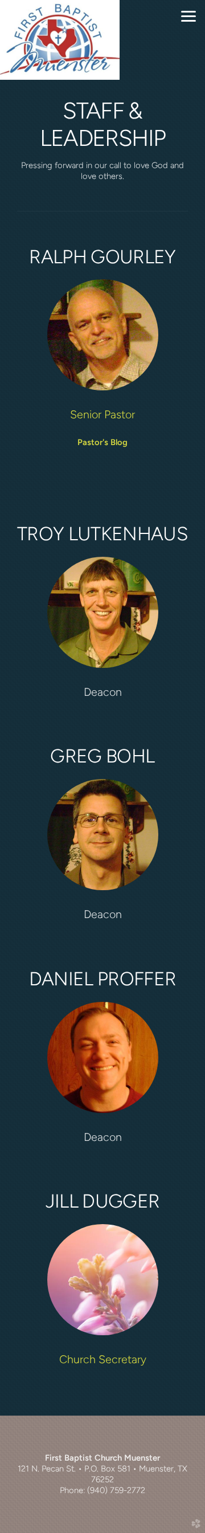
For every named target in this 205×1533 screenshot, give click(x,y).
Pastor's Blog (102, 442)
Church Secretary (102, 1359)
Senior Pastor (102, 414)
